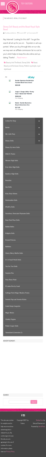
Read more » (22, 57)
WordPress (41, 426)
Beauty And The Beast (13, 62)
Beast (35, 62)
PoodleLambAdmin (10, 33)
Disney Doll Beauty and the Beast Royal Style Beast (21, 28)
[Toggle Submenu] (39, 121)
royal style (32, 66)
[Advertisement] (23, 367)
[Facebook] (21, 415)
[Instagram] (24, 415)
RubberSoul (39, 420)
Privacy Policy (10, 451)
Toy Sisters (27, 3)
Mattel (26, 66)
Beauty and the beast (11, 66)
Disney (21, 66)
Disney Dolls (26, 62)
